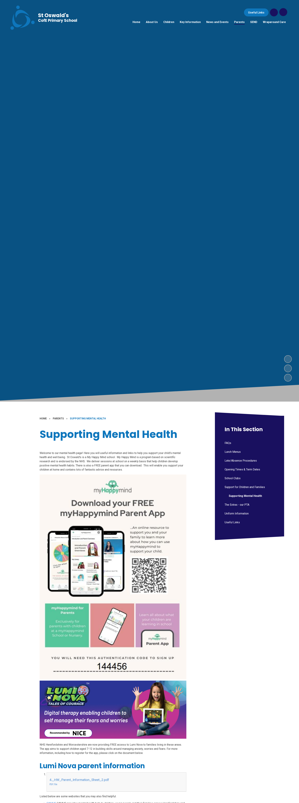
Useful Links (256, 12)
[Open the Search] (274, 12)
